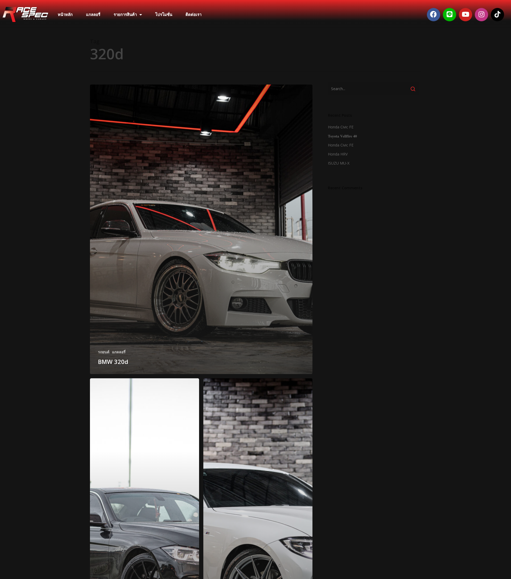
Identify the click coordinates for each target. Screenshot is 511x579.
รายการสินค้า (125, 14)
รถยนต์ (103, 351)
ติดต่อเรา (193, 14)
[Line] (449, 14)
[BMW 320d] (201, 229)
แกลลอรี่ (93, 14)
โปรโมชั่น (163, 14)
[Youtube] (465, 14)
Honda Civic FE (340, 126)
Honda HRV (338, 154)
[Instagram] (481, 14)
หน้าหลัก (65, 14)
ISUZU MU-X (338, 163)
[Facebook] (433, 14)
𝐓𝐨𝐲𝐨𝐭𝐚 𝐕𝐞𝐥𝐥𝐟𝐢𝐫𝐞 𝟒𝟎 (342, 136)
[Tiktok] (497, 14)
